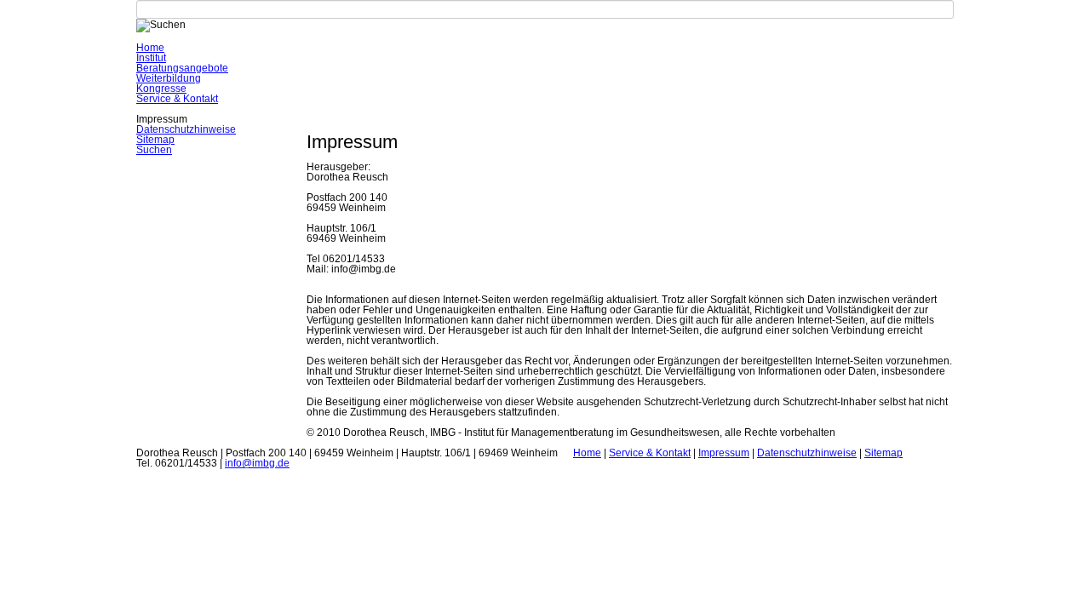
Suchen (154, 150)
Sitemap (155, 140)
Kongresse (161, 89)
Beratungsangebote (182, 68)
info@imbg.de (257, 463)
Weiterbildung (168, 78)
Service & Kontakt (177, 99)
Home (150, 48)
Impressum (723, 453)
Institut (151, 58)
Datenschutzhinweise (186, 129)
